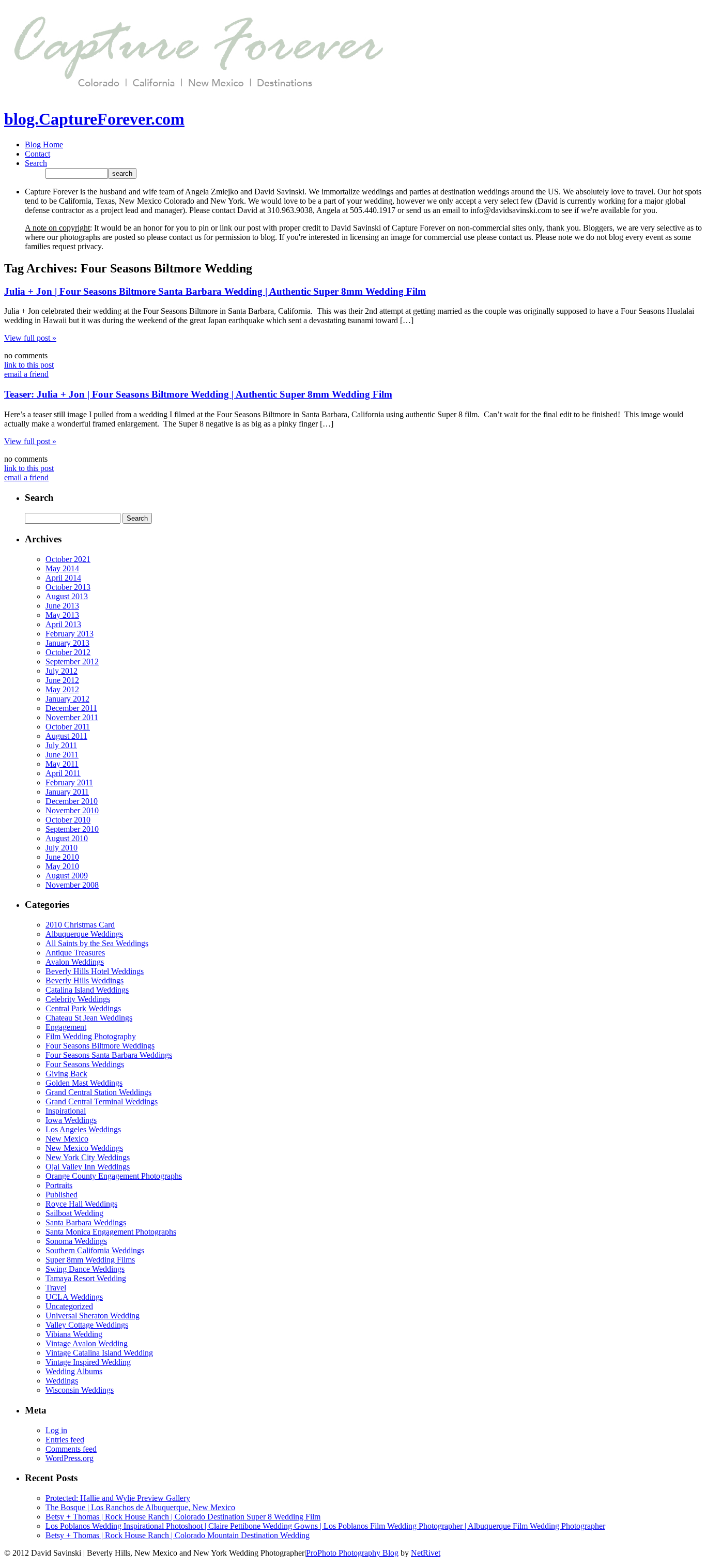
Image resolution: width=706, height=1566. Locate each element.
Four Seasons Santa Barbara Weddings (108, 1055)
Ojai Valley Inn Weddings (87, 1166)
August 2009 (66, 875)
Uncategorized (69, 1306)
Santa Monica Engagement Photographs (110, 1231)
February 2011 (69, 782)
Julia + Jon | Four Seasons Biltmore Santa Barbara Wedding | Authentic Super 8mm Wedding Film (215, 291)
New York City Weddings (87, 1157)
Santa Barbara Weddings (85, 1222)
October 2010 (67, 819)
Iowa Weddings (71, 1120)
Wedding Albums (73, 1371)
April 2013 (63, 624)
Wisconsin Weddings (79, 1390)
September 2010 (72, 829)
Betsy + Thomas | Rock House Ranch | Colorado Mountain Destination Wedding (177, 1535)
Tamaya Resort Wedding (85, 1278)
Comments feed (71, 1449)
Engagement (65, 1027)
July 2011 (61, 745)
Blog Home (44, 144)
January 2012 (67, 698)
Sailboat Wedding (74, 1213)
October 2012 (67, 652)
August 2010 (66, 838)
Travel (55, 1287)
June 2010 (62, 857)
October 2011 (67, 726)
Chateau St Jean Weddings (88, 1017)
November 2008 (72, 884)
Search (36, 163)
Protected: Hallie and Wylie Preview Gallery (117, 1498)
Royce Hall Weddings (81, 1203)
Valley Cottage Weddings (86, 1324)
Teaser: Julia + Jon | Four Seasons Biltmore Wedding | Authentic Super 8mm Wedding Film (198, 394)
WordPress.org (69, 1458)
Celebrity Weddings (77, 999)
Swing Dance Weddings (85, 1269)
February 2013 (69, 633)
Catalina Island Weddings (87, 989)
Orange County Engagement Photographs (113, 1176)
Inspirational (65, 1110)
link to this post (29, 364)
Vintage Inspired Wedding (88, 1362)
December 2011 (71, 708)
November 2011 (71, 717)
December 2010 (71, 801)
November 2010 (72, 810)
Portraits (58, 1185)
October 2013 (67, 587)
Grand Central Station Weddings (98, 1092)
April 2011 (63, 773)
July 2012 (61, 670)
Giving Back (66, 1073)
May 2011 (62, 763)
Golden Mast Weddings (83, 1082)
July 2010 (61, 847)
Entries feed (64, 1439)
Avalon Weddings (74, 961)
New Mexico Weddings (84, 1148)
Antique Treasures (75, 952)
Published (61, 1194)
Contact (37, 153)
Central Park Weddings (83, 1008)
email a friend (26, 374)
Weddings (61, 1380)
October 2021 (67, 559)
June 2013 (62, 605)
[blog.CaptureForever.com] (195, 93)
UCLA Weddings (74, 1297)
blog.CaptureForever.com (94, 119)
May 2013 (62, 615)
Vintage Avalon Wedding (86, 1343)
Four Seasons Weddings (84, 1064)
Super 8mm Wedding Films (90, 1259)
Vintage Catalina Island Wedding (99, 1352)
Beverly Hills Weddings (84, 980)
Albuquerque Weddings (84, 934)
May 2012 (62, 689)
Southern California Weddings (94, 1250)
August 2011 (66, 736)
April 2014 (63, 577)
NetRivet (425, 1552)
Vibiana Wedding (73, 1334)
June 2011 (62, 754)
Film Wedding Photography (90, 1036)
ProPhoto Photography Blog (352, 1552)
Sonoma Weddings (76, 1241)
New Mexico (66, 1138)
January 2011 (67, 791)
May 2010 (62, 866)
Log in (56, 1430)
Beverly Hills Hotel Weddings (94, 971)
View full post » (30, 337)
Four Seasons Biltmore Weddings (100, 1045)
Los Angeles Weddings (83, 1129)
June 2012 (62, 680)
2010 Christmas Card (80, 924)
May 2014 (62, 568)
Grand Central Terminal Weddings (101, 1101)
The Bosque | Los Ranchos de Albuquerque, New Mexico (140, 1507)
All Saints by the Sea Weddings (96, 943)
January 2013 (67, 642)
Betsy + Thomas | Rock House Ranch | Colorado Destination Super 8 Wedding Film (182, 1516)
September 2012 (72, 661)
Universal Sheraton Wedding (92, 1315)
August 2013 (66, 596)
